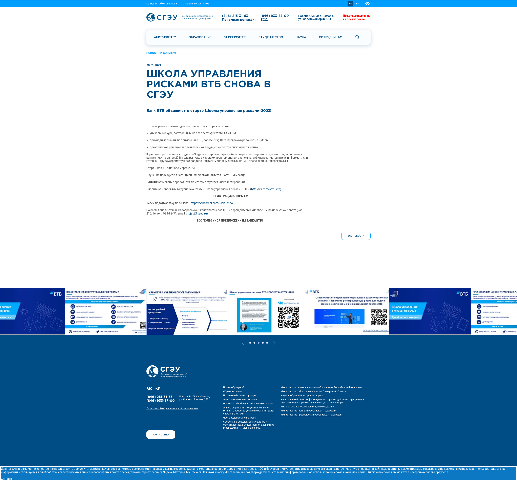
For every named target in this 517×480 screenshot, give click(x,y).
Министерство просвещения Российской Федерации (311, 414)
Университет (235, 37)
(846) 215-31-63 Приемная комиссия (239, 18)
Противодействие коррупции (239, 395)
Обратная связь (232, 391)
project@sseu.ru (196, 213)
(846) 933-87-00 (160, 400)
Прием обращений (233, 387)
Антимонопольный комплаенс (240, 399)
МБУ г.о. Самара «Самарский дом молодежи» (307, 406)
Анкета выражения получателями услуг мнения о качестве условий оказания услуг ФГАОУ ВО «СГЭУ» (248, 410)
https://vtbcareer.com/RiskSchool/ (213, 203)
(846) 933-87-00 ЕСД (275, 18)
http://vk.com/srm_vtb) (266, 189)
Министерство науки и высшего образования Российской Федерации (321, 387)
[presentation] (244, 342)
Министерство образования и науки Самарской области (313, 391)
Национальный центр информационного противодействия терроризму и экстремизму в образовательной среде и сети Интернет (322, 401)
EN (357, 3)
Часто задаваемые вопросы (239, 417)
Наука (301, 37)
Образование (200, 37)
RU (350, 3)
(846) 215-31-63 (159, 397)
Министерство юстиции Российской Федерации (308, 410)
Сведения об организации (161, 3)
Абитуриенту (165, 37)
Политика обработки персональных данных (248, 403)
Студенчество (270, 37)
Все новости (356, 235)
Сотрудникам (330, 37)
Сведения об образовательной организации (172, 408)
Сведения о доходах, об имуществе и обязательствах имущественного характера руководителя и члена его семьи (248, 424)
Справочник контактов (196, 3)
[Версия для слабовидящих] (368, 3)
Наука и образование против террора (302, 395)
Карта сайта (161, 434)
